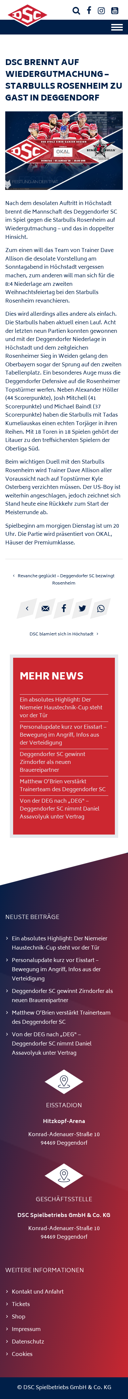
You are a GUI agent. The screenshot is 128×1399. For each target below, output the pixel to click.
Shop (18, 1317)
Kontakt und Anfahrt (38, 1292)
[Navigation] (117, 28)
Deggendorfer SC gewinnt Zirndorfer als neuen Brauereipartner (52, 762)
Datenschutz (28, 1342)
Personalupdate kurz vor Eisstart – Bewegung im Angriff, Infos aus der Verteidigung (63, 735)
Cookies (22, 1354)
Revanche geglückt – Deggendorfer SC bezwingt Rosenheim (66, 580)
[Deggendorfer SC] (27, 25)
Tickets (21, 1304)
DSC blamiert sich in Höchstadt (62, 634)
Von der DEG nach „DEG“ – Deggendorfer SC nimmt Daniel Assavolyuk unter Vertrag (59, 809)
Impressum (26, 1329)
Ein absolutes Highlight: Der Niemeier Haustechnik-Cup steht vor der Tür (61, 708)
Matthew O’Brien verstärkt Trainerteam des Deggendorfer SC (63, 785)
